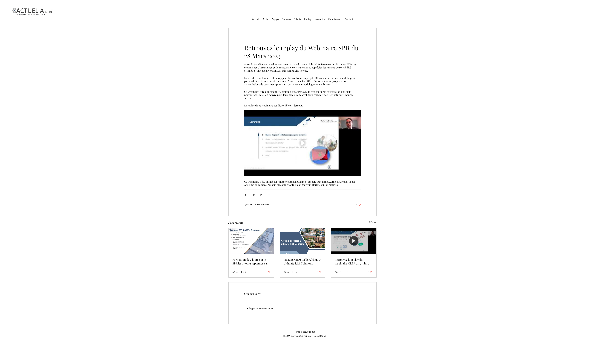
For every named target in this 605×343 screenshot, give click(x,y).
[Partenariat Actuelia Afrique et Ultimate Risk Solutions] (302, 241)
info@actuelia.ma (305, 331)
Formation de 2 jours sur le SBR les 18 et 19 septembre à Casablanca (249, 261)
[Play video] (302, 143)
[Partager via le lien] (268, 194)
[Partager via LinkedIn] (261, 194)
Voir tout (373, 222)
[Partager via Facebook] (245, 194)
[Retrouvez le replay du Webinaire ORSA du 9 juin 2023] (353, 241)
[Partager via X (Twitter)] (253, 194)
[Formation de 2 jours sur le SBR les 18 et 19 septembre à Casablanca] (251, 241)
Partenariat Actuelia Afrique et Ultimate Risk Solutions (302, 261)
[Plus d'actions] (359, 39)
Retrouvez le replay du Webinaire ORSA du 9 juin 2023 (351, 261)
